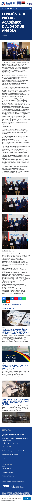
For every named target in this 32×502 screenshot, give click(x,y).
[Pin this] (16, 298)
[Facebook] (8, 8)
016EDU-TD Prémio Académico (13, 304)
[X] (5, 8)
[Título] (16, 8)
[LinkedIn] (2, 8)
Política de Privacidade (8, 476)
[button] (20, 8)
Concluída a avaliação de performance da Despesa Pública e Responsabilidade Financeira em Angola (15, 331)
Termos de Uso (6, 468)
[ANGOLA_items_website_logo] (8, 3)
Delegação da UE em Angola (10, 454)
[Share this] (4, 298)
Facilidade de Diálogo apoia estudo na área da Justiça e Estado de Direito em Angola (15, 401)
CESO (3, 458)
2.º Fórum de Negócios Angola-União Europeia (15, 451)
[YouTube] (10, 8)
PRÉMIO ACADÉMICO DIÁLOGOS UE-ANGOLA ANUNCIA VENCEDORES (16, 366)
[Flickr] (13, 8)
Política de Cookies (7, 472)
